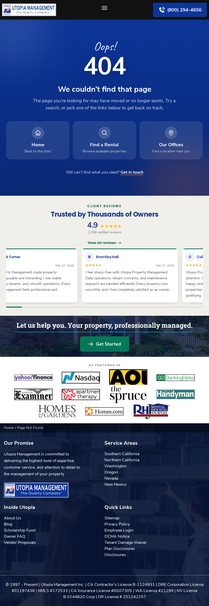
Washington (115, 466)
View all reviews (102, 242)
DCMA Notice (116, 536)
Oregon (111, 472)
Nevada (111, 478)
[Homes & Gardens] (57, 411)
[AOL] (128, 378)
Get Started (108, 344)
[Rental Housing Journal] (152, 411)
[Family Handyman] (175, 394)
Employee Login (118, 530)
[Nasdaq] (81, 378)
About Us (12, 518)
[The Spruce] (128, 394)
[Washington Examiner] (33, 394)
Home (9, 427)
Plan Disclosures (119, 548)
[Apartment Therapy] (81, 394)
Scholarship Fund (19, 530)
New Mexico (115, 484)
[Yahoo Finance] (33, 378)
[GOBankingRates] (175, 378)
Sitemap (111, 518)
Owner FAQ (14, 536)
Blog (8, 524)
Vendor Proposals (20, 542)
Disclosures (115, 555)
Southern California (121, 454)
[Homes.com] (104, 411)
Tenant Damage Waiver (125, 542)
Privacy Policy (117, 524)
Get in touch (132, 172)
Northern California (121, 460)
